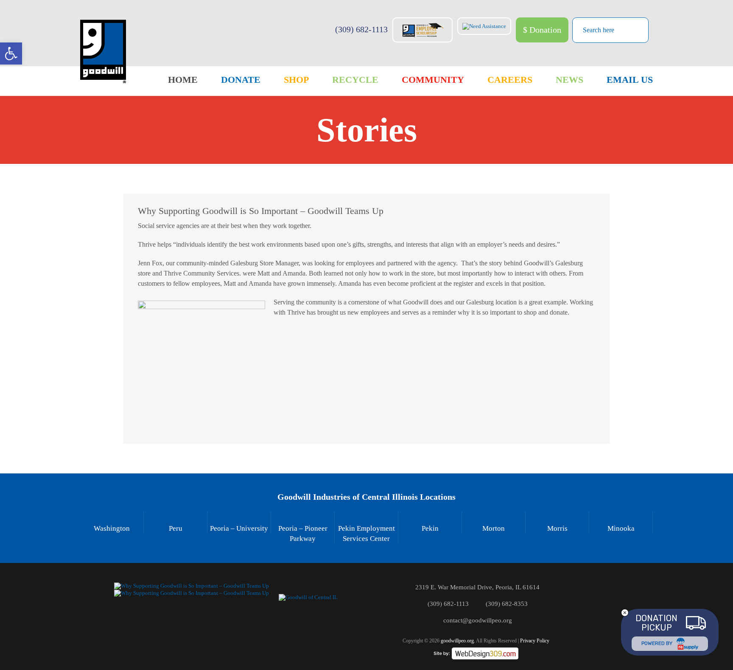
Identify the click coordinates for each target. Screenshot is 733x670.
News (569, 79)
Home (183, 79)
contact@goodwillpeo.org (477, 620)
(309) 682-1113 (361, 29)
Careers (509, 79)
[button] (11, 53)
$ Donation (542, 29)
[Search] (635, 29)
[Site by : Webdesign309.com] (476, 653)
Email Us (630, 79)
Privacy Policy (534, 641)
